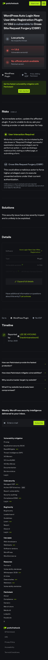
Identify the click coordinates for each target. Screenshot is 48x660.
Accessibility (9, 647)
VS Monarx (8, 456)
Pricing (7, 442)
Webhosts (9, 545)
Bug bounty (8, 511)
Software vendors (11, 549)
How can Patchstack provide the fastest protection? (19, 364)
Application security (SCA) (14, 446)
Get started (24, 91)
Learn (8, 522)
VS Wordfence (10, 464)
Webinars (9, 583)
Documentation (10, 468)
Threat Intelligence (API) (13, 453)
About (6, 596)
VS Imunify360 (9, 460)
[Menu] (43, 3)
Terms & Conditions (12, 652)
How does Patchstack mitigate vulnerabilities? (22, 373)
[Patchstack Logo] (10, 3)
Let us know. (26, 296)
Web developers (10, 542)
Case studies (10, 580)
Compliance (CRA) (12, 498)
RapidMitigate (11, 449)
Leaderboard (9, 514)
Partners (7, 565)
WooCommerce (10, 556)
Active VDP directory (14, 487)
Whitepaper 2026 (12, 573)
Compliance (10, 599)
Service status (9, 471)
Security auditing (11, 495)
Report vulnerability (12, 491)
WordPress (8, 552)
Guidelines (8, 518)
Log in (6, 475)
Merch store (9, 607)
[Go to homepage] (24, 628)
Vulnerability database (13, 569)
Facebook (8, 618)
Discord (7, 529)
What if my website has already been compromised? (18, 388)
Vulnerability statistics (13, 586)
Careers (7, 603)
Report (7, 525)
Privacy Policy (10, 642)
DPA (6, 637)
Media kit (7, 610)
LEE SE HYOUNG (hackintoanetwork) (29, 336)
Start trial (35, 3)
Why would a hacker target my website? (19, 380)
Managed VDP (11, 484)
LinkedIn (7, 614)
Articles (7, 576)
